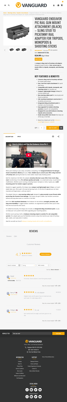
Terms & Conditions (20, 368)
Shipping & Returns (34, 361)
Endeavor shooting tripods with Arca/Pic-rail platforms (36, 221)
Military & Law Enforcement (19, 375)
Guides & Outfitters (20, 373)
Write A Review (45, 254)
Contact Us (36, 349)
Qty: (36, 128)
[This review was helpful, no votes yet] (56, 286)
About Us (20, 364)
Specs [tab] (19, 136)
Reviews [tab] (9, 236)
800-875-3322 (35, 347)
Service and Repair (34, 364)
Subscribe (58, 333)
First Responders (20, 378)
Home (5, 13)
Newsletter (6, 333)
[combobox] (29, 265)
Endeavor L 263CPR (49, 122)
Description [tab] (9, 136)
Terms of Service (45, 357)
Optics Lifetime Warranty (34, 371)
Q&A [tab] (15, 236)
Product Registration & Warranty (34, 366)
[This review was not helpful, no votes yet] (59, 286)
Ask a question (53, 50)
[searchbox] (12, 265)
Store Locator (19, 371)
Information (20, 357)
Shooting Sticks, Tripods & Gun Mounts (18, 13)
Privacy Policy (20, 366)
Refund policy (51, 357)
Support (34, 357)
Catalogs (20, 361)
